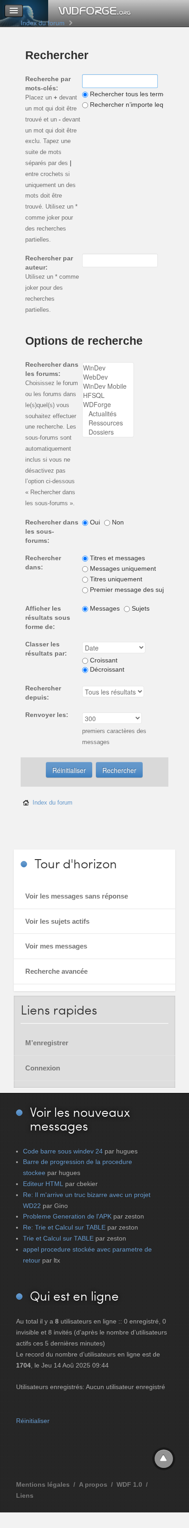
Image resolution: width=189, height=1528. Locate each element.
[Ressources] (108, 422)
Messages (104, 608)
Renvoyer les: (46, 714)
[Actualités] (108, 413)
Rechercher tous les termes (129, 94)
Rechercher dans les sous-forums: (51, 531)
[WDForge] (108, 404)
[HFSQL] (108, 395)
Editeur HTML (43, 1183)
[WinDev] (108, 367)
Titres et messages (116, 558)
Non (117, 522)
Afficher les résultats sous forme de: (47, 617)
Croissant (102, 660)
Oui (94, 522)
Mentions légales (43, 1484)
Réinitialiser (33, 1420)
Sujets (140, 608)
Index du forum (43, 23)
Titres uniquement (115, 579)
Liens (24, 1495)
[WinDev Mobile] (108, 386)
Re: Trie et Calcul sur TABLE (64, 1227)
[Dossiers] (108, 431)
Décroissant (106, 669)
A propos (93, 1484)
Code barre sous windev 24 (63, 1151)
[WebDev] (108, 376)
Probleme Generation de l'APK (67, 1216)
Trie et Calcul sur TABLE (58, 1238)
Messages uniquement (122, 568)
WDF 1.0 (129, 1484)
